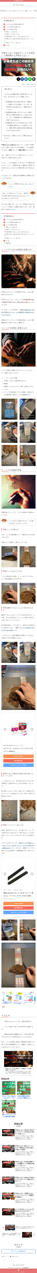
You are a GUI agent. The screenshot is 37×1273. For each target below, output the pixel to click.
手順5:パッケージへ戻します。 (14, 42)
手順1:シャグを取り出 (11, 32)
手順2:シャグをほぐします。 (13, 34)
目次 (7, 20)
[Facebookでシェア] (22, 79)
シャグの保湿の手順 (11, 29)
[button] (34, 79)
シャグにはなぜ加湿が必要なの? (15, 24)
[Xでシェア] (18, 79)
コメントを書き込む (19, 1251)
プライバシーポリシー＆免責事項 (19, 1267)
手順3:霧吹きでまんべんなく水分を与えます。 (18, 36)
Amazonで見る (18, 756)
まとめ (7, 45)
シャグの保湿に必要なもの (13, 27)
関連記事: (8, 243)
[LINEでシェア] (30, 79)
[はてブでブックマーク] (26, 79)
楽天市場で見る (18, 760)
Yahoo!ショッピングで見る (18, 765)
